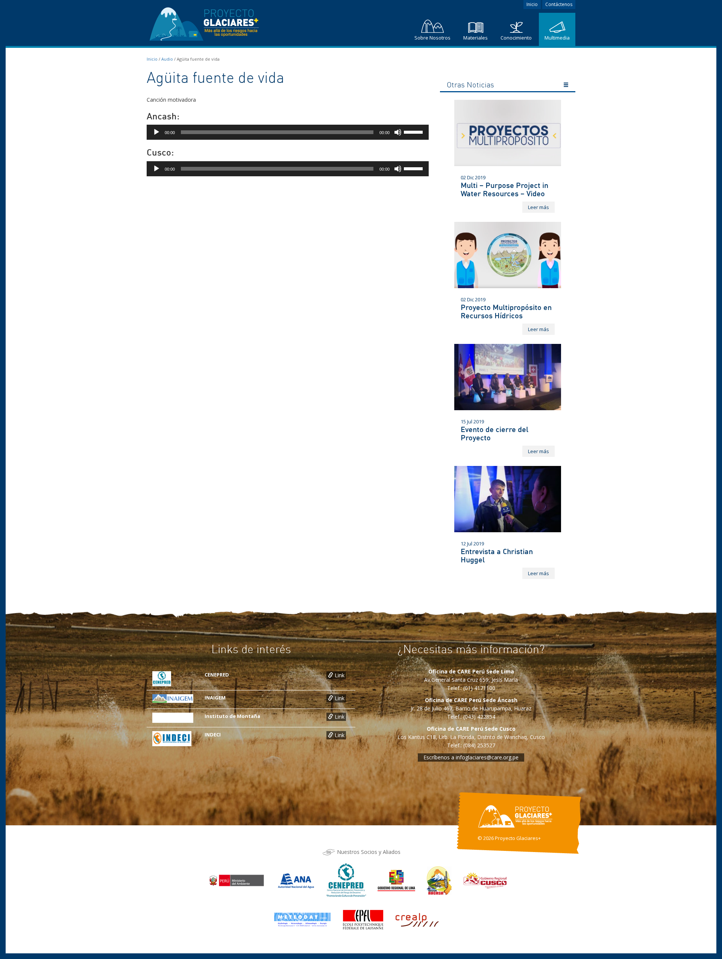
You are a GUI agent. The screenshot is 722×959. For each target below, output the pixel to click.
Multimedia (557, 37)
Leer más (538, 207)
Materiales (475, 37)
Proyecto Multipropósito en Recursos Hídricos (506, 311)
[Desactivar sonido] (398, 132)
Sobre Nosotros (432, 37)
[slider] (414, 131)
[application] (288, 132)
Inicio (532, 4)
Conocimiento (516, 37)
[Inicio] (205, 22)
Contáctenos (558, 4)
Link (338, 675)
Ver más (566, 86)
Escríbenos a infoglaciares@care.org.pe (471, 757)
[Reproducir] (156, 132)
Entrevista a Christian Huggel (497, 555)
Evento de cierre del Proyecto (494, 433)
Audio (167, 59)
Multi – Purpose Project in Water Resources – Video (504, 189)
